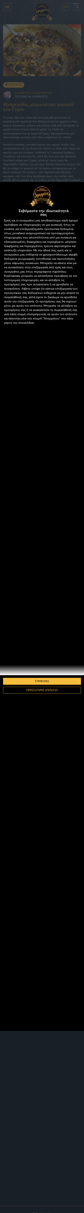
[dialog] (42, 606)
